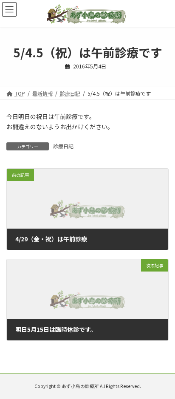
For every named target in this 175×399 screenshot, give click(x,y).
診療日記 (63, 146)
